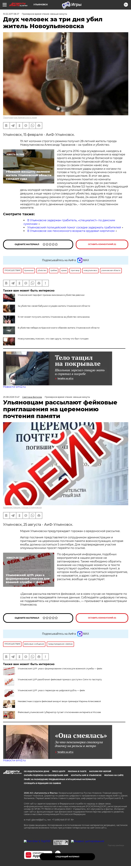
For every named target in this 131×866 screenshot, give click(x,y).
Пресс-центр (58, 771)
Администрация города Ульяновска (22, 507)
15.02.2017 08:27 (11, 14)
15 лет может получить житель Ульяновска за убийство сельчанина (54, 317)
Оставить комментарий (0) (102, 244)
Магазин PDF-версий (100, 771)
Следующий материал (67, 857)
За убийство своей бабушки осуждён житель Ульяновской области (54, 306)
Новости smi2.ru (14, 386)
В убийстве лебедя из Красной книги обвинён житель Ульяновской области (58, 327)
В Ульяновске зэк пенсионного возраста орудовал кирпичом (71, 230)
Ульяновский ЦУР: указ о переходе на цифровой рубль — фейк (51, 690)
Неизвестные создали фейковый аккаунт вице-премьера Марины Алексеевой (59, 701)
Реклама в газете (77, 771)
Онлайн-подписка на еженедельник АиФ (46, 775)
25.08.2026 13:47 (11, 397)
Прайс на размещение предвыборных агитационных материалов (60, 779)
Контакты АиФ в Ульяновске (86, 775)
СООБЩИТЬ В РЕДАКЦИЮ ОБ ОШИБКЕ (42, 783)
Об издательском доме (36, 771)
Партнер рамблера (116, 845)
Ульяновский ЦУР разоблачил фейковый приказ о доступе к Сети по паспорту (60, 679)
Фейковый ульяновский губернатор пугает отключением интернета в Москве (59, 712)
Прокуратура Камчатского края (20, 117)
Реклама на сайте (113, 775)
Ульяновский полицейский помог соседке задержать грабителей (74, 227)
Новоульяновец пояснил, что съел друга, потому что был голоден (53, 338)
